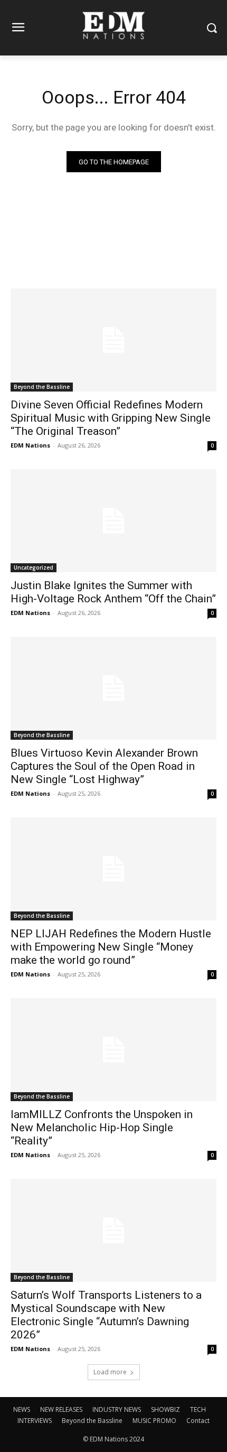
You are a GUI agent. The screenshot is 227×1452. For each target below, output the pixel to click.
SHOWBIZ (165, 1409)
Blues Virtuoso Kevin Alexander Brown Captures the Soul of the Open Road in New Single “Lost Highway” (104, 766)
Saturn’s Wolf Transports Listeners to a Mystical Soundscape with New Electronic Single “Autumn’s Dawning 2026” (106, 1315)
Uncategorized (33, 567)
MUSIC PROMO (154, 1420)
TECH (198, 1409)
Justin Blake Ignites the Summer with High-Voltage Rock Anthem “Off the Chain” (113, 592)
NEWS (21, 1409)
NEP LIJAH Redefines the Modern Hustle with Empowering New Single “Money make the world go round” (111, 946)
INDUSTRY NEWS (116, 1409)
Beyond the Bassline (42, 386)
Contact (198, 1420)
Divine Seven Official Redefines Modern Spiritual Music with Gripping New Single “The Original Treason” (111, 418)
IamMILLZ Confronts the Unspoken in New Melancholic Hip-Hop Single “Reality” (102, 1127)
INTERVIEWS (34, 1420)
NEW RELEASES (61, 1409)
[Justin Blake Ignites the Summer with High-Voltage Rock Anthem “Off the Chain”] (113, 520)
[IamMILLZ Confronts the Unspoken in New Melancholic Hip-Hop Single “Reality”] (113, 1049)
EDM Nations (30, 445)
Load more (110, 1371)
